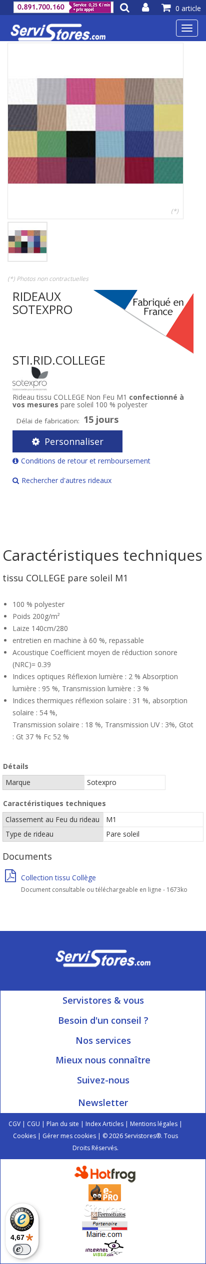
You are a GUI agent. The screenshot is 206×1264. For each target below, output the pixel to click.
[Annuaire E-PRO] (104, 1192)
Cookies (24, 1136)
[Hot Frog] (107, 1173)
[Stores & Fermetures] (105, 1210)
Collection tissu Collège (58, 877)
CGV (14, 1124)
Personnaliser (74, 441)
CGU (33, 1124)
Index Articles (105, 1124)
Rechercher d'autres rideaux (67, 480)
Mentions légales (154, 1124)
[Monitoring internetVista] (105, 1247)
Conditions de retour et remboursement (85, 460)
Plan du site (62, 1124)
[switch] (22, 1249)
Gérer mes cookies (69, 1136)
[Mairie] (105, 1229)
